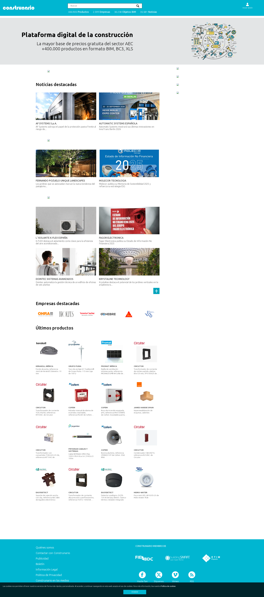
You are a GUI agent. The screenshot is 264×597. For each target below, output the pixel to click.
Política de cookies (168, 586)
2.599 (101, 12)
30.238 (125, 12)
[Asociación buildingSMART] (177, 558)
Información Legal (47, 569)
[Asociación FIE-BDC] (144, 558)
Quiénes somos (45, 547)
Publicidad (42, 558)
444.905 (78, 12)
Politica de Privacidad (49, 575)
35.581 (148, 12)
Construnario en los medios (52, 580)
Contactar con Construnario (53, 553)
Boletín (40, 564)
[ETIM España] (211, 558)
